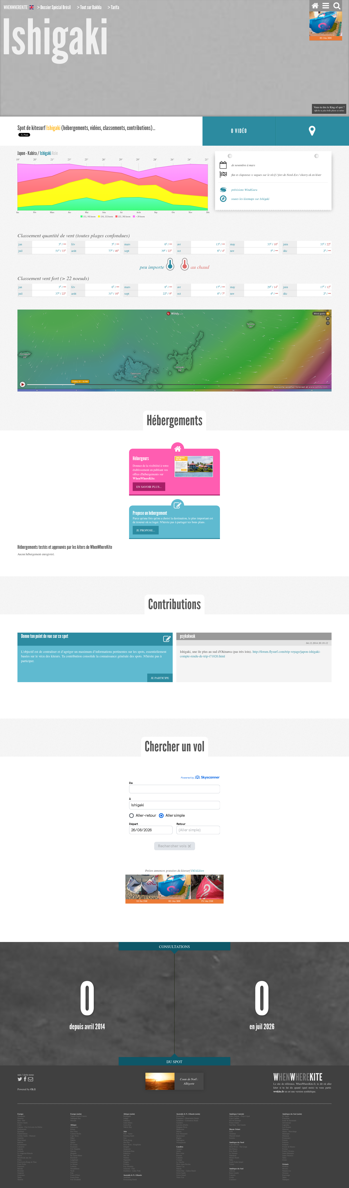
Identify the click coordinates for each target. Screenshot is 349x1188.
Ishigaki (126, 1147)
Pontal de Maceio (288, 1147)
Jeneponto (127, 1149)
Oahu (231, 1160)
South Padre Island (236, 1162)
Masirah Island (234, 1136)
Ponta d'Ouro (75, 1175)
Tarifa (19, 1177)
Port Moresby (128, 1166)
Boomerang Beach (130, 1180)
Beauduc (20, 1118)
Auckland (126, 1177)
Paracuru (285, 1142)
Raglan (178, 1138)
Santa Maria (127, 1123)
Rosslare (20, 1171)
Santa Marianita (288, 1153)
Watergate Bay (75, 1118)
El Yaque (285, 1116)
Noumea (285, 1173)
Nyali (72, 1171)
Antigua (179, 1149)
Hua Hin (126, 1142)
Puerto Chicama (288, 1151)
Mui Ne (126, 1155)
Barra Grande (234, 1173)
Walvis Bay (127, 1127)
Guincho (20, 1138)
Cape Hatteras (234, 1145)
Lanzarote (20, 1147)
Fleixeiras (285, 1118)
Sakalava (126, 1121)
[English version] (31, 7)
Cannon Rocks (75, 1134)
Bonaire (179, 1155)
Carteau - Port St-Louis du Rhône (29, 1127)
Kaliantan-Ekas (128, 1151)
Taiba (284, 1158)
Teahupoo (285, 1180)
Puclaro (285, 1149)
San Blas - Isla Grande (237, 1125)
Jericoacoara (286, 1123)
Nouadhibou (74, 1169)
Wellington (180, 1140)
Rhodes (20, 1169)
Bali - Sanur (127, 1134)
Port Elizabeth (75, 1180)
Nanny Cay (180, 1166)
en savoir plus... (149, 487)
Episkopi (20, 1131)
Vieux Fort (180, 1177)
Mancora (285, 1129)
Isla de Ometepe (235, 1121)
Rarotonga (286, 1175)
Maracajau (286, 1134)
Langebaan (74, 1160)
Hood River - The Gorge (238, 1147)
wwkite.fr (278, 1091)
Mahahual (232, 1155)
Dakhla (72, 1140)
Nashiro (126, 1158)
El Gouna (73, 1145)
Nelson (178, 1131)
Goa (124, 1138)
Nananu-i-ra (286, 1171)
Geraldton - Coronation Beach (187, 1121)
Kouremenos (22, 1145)
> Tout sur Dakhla (89, 7)
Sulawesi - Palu (129, 1169)
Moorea (285, 1169)
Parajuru (285, 1145)
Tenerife (20, 1180)
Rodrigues (127, 1116)
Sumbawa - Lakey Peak (132, 1171)
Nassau (178, 1169)
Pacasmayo (286, 1138)
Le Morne (73, 1164)
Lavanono (73, 1162)
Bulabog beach (128, 1136)
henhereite (16, 7)
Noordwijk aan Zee (24, 1158)
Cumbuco (232, 1180)
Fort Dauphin (75, 1149)
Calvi (19, 1125)
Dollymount (21, 1129)
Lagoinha (285, 1125)
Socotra (232, 1138)
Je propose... (145, 530)
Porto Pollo (21, 1164)
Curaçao (179, 1160)
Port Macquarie (181, 1134)
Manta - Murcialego (289, 1131)
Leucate (20, 1149)
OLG (33, 1089)
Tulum (231, 1164)
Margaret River (181, 1127)
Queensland (180, 1136)
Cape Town (74, 1136)
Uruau (284, 1160)
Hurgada (73, 1153)
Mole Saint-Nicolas (183, 1164)
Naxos (19, 1155)
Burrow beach (22, 1123)
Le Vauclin (180, 1162)
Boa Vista (73, 1131)
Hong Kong (127, 1140)
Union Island (181, 1175)
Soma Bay (127, 1125)
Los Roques (286, 1127)
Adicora (232, 1171)
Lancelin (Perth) (182, 1125)
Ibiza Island (21, 1140)
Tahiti (284, 1177)
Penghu (126, 1162)
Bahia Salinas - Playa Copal (239, 1116)
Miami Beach (234, 1158)
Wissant (73, 1121)
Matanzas (285, 1136)
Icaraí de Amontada (289, 1121)
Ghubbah (232, 1134)
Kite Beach (233, 1151)
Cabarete (179, 1158)
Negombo (127, 1160)
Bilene (72, 1129)
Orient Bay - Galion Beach (186, 1171)
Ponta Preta (74, 1177)
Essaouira (73, 1147)
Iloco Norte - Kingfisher (132, 1145)
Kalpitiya (126, 1153)
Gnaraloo (179, 1123)
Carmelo (232, 1175)
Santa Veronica (287, 1155)
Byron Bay (180, 1116)
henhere (297, 1077)
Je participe (160, 678)
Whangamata (181, 1142)
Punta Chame (234, 1123)
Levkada (20, 1151)
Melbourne (180, 1129)
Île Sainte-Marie (76, 1155)
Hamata (73, 1151)
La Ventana (233, 1153)
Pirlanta (126, 1164)
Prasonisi (20, 1166)
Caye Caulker (234, 1118)
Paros (19, 1160)
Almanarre (21, 1116)
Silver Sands (181, 1173)
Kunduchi (73, 1158)
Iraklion (20, 1142)
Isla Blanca (233, 1149)
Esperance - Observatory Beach (187, 1118)
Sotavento (21, 1175)
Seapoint (20, 1173)
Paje (71, 1173)
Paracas (285, 1140)
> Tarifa (113, 7)
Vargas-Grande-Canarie (78, 1116)
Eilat (231, 1131)
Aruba (178, 1151)
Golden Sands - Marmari (26, 1136)
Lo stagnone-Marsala (25, 1153)
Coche (231, 1177)
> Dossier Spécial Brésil (54, 7)
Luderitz (73, 1166)
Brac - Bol (21, 1121)
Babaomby (74, 1127)
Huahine (285, 1166)
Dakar (72, 1138)
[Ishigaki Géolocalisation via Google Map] (312, 131)
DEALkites (197, 870)
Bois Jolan (180, 1153)
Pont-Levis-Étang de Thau (27, 1162)
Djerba (72, 1142)
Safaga (125, 1118)
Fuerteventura (22, 1134)
